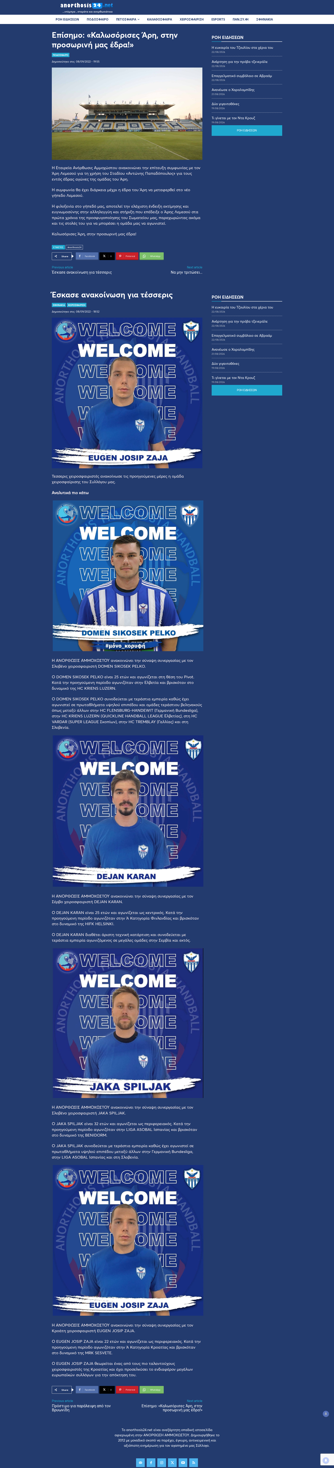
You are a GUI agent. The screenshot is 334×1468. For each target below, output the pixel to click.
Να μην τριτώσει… (186, 272)
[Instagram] (161, 1462)
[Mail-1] (140, 1462)
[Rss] (193, 1462)
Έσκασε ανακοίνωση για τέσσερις (82, 272)
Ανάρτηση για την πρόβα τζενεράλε (240, 61)
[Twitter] (172, 1462)
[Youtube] (183, 1462)
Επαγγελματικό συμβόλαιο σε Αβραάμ (242, 75)
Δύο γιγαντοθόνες (225, 103)
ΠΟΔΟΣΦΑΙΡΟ (60, 55)
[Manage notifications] (326, 1460)
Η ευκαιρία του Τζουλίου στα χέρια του (242, 47)
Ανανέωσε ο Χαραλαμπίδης (233, 89)
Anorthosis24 (74, 247)
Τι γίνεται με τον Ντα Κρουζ (233, 118)
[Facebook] (151, 1462)
